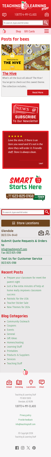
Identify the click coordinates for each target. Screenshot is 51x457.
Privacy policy (25, 415)
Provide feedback (25, 419)
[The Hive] (25, 57)
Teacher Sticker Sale (17, 302)
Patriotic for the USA (17, 298)
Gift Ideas (12, 338)
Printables (12, 351)
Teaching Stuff (14, 363)
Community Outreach (18, 321)
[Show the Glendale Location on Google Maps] (47, 232)
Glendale (7, 231)
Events (10, 329)
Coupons (11, 325)
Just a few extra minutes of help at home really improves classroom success (25, 290)
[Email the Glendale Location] (41, 232)
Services (11, 359)
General (11, 334)
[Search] (46, 22)
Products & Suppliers (18, 355)
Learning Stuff (14, 346)
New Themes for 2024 (18, 307)
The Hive (9, 73)
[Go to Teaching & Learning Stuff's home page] (25, 372)
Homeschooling (15, 342)
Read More (37, 92)
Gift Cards (29, 31)
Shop (18, 31)
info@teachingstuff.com (14, 249)
